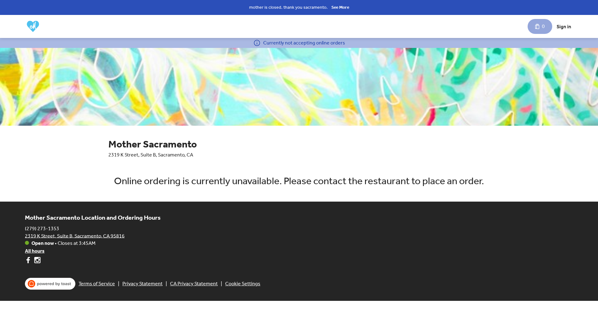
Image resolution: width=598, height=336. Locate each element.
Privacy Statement (142, 284)
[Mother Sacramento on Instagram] (36, 261)
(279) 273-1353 (42, 228)
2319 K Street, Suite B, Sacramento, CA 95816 (75, 236)
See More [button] (340, 7)
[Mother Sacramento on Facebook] (29, 261)
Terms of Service (96, 284)
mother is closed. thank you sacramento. (288, 7)
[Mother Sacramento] (33, 26)
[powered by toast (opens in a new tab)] (50, 283)
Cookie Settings (242, 284)
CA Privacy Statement (194, 284)
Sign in (564, 27)
